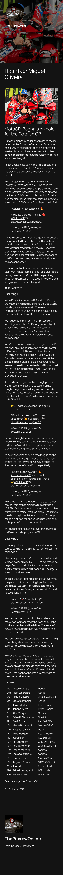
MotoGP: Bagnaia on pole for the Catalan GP (30, 131)
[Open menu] (8, 33)
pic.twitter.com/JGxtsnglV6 (25, 485)
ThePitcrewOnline (16, 25)
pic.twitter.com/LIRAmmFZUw (27, 602)
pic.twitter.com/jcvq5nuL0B (26, 422)
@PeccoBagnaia (30, 208)
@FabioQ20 (20, 406)
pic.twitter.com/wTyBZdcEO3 (27, 221)
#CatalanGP (18, 218)
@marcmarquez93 (21, 475)
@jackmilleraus (27, 478)
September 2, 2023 (21, 231)
